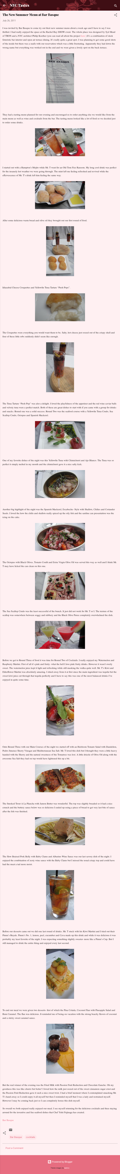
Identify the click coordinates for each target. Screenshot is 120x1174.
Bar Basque (16, 1137)
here (83, 35)
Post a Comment (14, 1148)
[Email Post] (10, 1131)
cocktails (30, 1137)
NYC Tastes (19, 5)
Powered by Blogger (61, 1161)
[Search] (116, 6)
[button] (116, 15)
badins (66, 1168)
